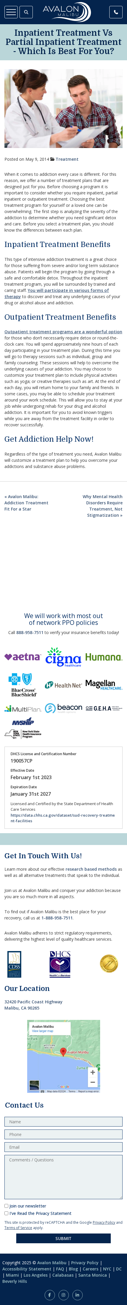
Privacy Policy (104, 1222)
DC (119, 1269)
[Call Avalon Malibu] (116, 12)
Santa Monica (92, 1275)
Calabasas (63, 1275)
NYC (107, 1269)
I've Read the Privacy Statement (40, 1213)
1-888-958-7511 (57, 918)
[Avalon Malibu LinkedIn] (77, 1295)
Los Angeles (36, 1275)
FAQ (60, 1269)
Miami (12, 1275)
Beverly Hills (14, 1281)
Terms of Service (18, 1227)
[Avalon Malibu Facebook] (50, 1295)
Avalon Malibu (51, 1262)
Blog (73, 1269)
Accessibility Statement (26, 1269)
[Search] (26, 12)
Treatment (67, 159)
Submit (63, 1238)
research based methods (91, 869)
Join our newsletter (27, 1206)
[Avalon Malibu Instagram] (63, 1295)
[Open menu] (11, 12)
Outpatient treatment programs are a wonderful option (63, 331)
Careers (90, 1269)
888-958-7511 (29, 632)
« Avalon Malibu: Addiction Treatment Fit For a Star (26, 503)
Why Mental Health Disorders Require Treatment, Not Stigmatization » (103, 506)
